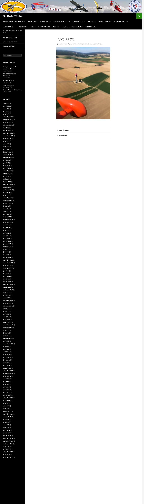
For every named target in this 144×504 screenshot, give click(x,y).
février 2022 (7, 130)
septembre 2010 (8, 338)
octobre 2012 (7, 303)
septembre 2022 (8, 125)
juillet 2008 (6, 360)
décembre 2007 (8, 371)
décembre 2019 (8, 171)
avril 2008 (6, 363)
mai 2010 (6, 341)
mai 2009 (6, 349)
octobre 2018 (7, 187)
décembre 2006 (8, 398)
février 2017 (7, 217)
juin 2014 (6, 271)
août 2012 (6, 309)
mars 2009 (6, 354)
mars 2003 (6, 454)
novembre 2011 (8, 325)
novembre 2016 (8, 219)
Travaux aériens (78, 21)
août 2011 (6, 330)
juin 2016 (6, 230)
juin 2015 (6, 252)
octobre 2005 (7, 417)
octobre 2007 (7, 376)
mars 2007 (6, 392)
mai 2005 (6, 425)
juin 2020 (6, 163)
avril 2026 (6, 103)
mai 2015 (6, 254)
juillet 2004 (6, 449)
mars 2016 (6, 238)
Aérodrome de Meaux (10, 42)
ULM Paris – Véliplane (13, 16)
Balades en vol (91, 26)
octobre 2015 (7, 246)
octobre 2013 (7, 287)
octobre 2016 (7, 222)
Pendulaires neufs (120, 21)
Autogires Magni (8, 26)
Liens (32, 26)
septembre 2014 (8, 268)
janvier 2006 (7, 411)
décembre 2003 (8, 452)
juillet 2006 (6, 400)
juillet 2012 (6, 311)
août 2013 (6, 292)
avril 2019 (6, 179)
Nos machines (44, 21)
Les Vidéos (56, 26)
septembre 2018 (8, 190)
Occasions (22, 26)
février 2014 (7, 279)
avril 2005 (6, 427)
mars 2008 (6, 365)
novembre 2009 (8, 344)
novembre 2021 (8, 136)
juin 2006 (6, 403)
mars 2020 (6, 165)
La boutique (92, 21)
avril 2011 (6, 336)
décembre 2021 (8, 133)
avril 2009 (6, 352)
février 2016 (7, 241)
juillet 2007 (6, 381)
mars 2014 (6, 276)
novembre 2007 (8, 373)
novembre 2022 (8, 119)
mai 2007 (6, 387)
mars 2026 (6, 106)
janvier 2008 (7, 368)
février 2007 (7, 395)
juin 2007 (6, 384)
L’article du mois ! (44, 26)
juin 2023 (6, 114)
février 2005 (7, 433)
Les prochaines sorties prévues (72, 26)
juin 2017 (6, 206)
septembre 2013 (8, 290)
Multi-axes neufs (104, 21)
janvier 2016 (7, 244)
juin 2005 (6, 422)
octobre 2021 (7, 138)
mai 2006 (6, 406)
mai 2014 (6, 273)
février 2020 (7, 168)
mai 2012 (6, 314)
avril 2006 (6, 408)
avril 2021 (6, 146)
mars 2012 (6, 319)
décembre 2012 (8, 300)
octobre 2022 (7, 122)
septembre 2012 (8, 306)
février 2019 (7, 182)
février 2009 (7, 357)
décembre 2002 (8, 457)
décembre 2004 (8, 438)
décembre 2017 (8, 198)
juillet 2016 (6, 227)
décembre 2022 (8, 117)
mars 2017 (6, 214)
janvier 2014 (7, 282)
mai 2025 (6, 109)
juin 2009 (6, 346)
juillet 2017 (6, 203)
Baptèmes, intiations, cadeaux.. (13, 21)
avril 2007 (6, 390)
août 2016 (6, 225)
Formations (32, 21)
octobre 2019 (7, 173)
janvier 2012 (7, 322)
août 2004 (6, 446)
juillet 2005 (6, 419)
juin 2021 (6, 141)
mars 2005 (6, 430)
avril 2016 (6, 236)
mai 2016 (6, 233)
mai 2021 (6, 144)
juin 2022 (6, 128)
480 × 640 (73, 44)
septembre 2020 (8, 157)
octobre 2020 (7, 155)
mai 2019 (6, 176)
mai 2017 (6, 209)
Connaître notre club (61, 21)
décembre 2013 (8, 284)
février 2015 (7, 257)
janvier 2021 (7, 152)
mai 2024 (6, 111)
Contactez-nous (9, 46)
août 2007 (6, 379)
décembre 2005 (8, 414)
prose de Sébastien (8, 80)
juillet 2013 (6, 295)
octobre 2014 (7, 265)
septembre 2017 (8, 200)
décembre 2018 (8, 184)
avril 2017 (6, 211)
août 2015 (6, 249)
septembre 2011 (8, 327)
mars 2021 (6, 149)
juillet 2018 (6, 192)
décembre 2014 (8, 260)
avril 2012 (6, 317)
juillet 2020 (6, 160)
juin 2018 (6, 195)
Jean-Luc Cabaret (8, 85)
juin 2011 (6, 333)
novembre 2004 (8, 441)
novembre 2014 (8, 263)
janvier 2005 (7, 435)
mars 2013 (6, 298)
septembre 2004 (8, 444)
